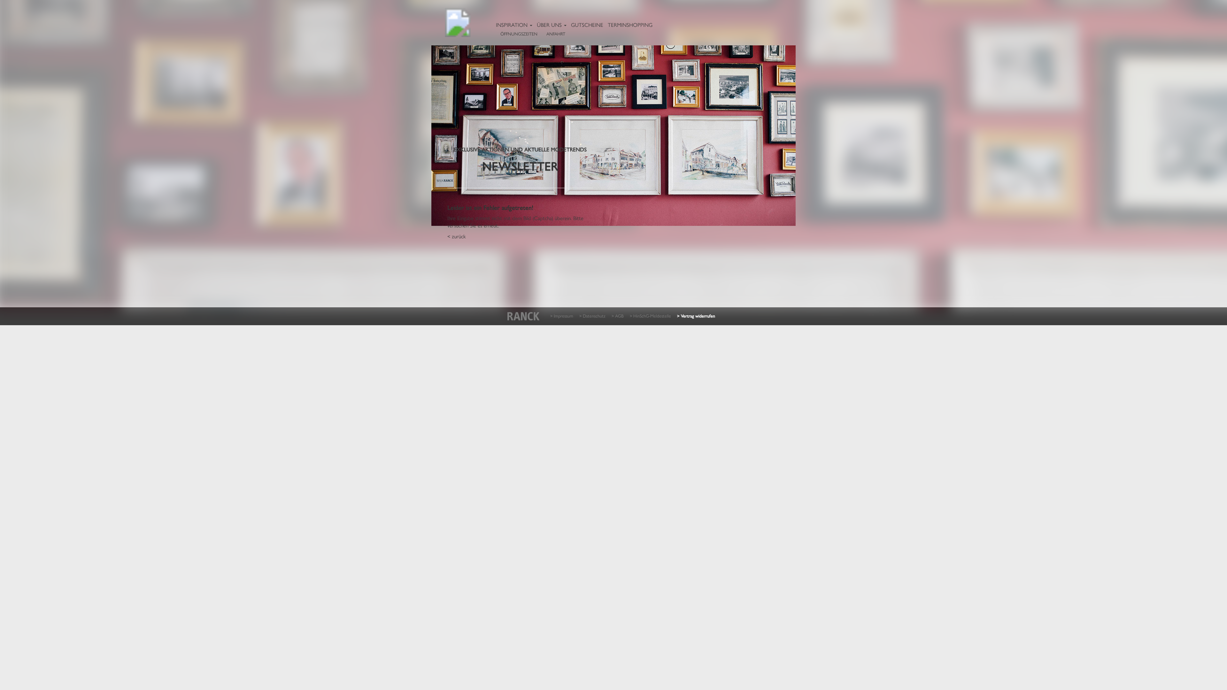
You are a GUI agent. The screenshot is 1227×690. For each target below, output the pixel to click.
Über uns (550, 24)
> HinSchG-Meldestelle (650, 315)
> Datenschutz (592, 315)
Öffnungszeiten (518, 33)
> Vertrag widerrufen (696, 316)
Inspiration (512, 24)
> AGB (618, 315)
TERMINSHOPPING (630, 24)
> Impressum (561, 315)
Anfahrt (555, 33)
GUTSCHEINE (587, 24)
